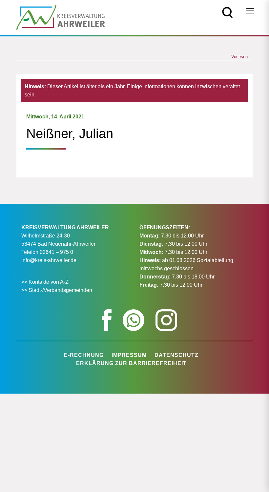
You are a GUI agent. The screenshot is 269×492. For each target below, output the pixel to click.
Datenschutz (176, 355)
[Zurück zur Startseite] (60, 17)
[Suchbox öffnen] (227, 12)
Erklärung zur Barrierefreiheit (131, 363)
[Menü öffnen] (250, 11)
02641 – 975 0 (56, 252)
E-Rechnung (84, 355)
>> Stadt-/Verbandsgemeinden (56, 290)
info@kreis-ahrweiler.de (48, 260)
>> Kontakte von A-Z (45, 282)
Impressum (129, 355)
